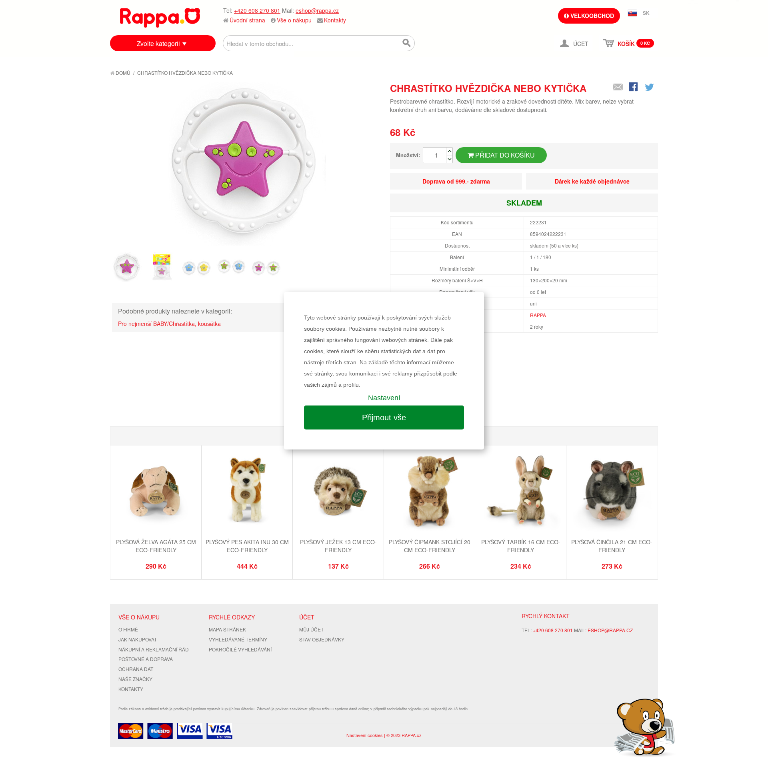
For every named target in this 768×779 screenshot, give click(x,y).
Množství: (408, 155)
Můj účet (311, 629)
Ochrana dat (135, 668)
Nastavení (384, 398)
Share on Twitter (650, 87)
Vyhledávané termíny (238, 639)
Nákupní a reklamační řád (153, 649)
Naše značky (135, 678)
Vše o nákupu (294, 20)
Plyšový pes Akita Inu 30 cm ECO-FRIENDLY (247, 546)
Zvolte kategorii (158, 43)
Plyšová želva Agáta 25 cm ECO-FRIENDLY (156, 546)
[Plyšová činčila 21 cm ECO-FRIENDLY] (611, 491)
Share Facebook (634, 87)
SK (646, 12)
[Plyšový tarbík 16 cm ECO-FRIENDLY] (520, 491)
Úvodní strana (247, 20)
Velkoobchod (591, 16)
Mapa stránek (227, 629)
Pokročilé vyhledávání (240, 649)
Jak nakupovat (137, 639)
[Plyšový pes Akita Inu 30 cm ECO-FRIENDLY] (247, 491)
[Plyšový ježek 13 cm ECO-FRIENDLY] (338, 491)
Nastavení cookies (364, 735)
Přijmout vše (384, 417)
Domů (122, 72)
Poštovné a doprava (145, 658)
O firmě (128, 629)
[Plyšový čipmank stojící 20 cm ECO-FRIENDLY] (429, 491)
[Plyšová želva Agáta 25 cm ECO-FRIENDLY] (155, 491)
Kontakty (335, 20)
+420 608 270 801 (257, 10)
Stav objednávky (321, 639)
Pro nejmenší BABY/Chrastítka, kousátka (169, 324)
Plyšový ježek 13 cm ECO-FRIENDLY (338, 546)
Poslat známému (618, 87)
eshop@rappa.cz (317, 10)
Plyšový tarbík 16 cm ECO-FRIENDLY (520, 546)
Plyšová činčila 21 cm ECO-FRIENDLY (611, 546)
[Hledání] (407, 43)
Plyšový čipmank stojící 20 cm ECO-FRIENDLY (429, 546)
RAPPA (538, 315)
